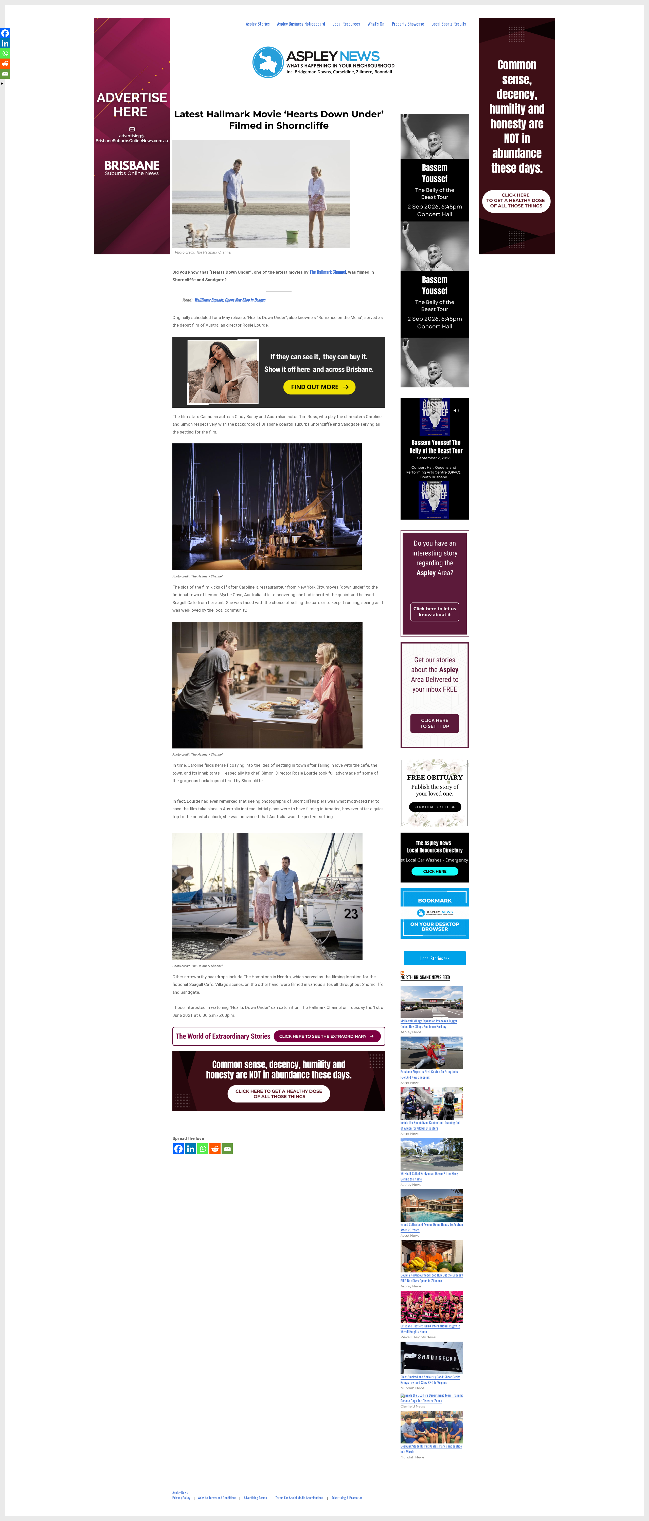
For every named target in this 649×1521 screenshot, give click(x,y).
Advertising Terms (255, 1497)
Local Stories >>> (434, 958)
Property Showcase (408, 24)
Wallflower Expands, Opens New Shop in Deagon (229, 300)
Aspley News (180, 1492)
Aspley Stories (258, 24)
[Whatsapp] (202, 1148)
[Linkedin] (190, 1148)
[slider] (439, 515)
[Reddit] (215, 1148)
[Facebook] (178, 1148)
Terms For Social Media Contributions (299, 1497)
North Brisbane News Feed (425, 977)
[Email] (227, 1148)
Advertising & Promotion (347, 1497)
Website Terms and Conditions (217, 1497)
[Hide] (2, 84)
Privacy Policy (181, 1497)
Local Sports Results (448, 24)
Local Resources (346, 24)
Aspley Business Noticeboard (301, 24)
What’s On (376, 24)
